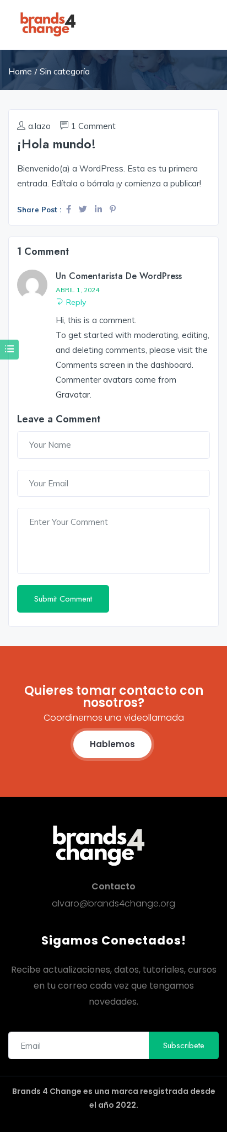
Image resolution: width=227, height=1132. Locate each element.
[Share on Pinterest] (113, 209)
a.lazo (39, 126)
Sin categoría (65, 71)
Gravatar (73, 394)
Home (20, 71)
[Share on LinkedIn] (99, 209)
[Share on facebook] (69, 209)
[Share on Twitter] (84, 209)
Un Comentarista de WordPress (119, 276)
